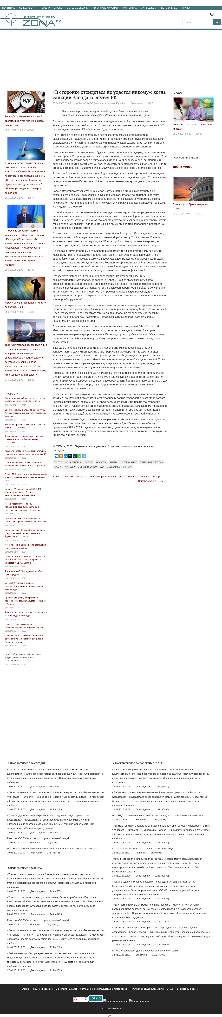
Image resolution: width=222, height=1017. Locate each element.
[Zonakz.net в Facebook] (189, 15)
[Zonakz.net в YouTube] (193, 15)
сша (102, 467)
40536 (31, 379)
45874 (31, 197)
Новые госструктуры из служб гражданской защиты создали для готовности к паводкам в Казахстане (23, 507)
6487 (150, 103)
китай (113, 462)
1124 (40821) (162, 898)
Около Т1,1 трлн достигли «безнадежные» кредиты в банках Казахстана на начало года (26, 477)
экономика (113, 467)
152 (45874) (56, 786)
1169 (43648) (159, 819)
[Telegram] (84, 456)
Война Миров (182, 166)
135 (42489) (56, 947)
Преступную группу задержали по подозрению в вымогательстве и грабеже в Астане (25, 601)
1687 (24, 552)
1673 (24, 578)
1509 (24, 631)
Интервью (43, 7)
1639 (24, 608)
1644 (24, 540)
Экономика (129, 7)
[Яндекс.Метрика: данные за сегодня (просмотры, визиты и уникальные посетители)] (139, 1001)
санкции (70, 467)
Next (210, 110)
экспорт (127, 467)
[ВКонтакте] (57, 456)
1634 (24, 499)
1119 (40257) (162, 921)
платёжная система (151, 462)
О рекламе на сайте (66, 988)
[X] (70, 456)
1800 (24, 458)
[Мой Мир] (66, 456)
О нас (170, 988)
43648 (30, 130)
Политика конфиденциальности (147, 988)
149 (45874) (56, 891)
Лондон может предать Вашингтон (192, 124)
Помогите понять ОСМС (151, 481)
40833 (30, 312)
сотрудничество (87, 467)
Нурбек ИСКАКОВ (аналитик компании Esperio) (99, 103)
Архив (25, 988)
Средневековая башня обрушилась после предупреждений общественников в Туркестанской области (25, 533)
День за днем (169, 7)
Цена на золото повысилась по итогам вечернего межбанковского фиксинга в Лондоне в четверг (24, 638)
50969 (199, 213)
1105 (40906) (159, 954)
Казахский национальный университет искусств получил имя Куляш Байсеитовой (24, 657)
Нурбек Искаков (128, 462)
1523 (24, 446)
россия (58, 467)
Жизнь (58, 7)
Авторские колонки (105, 7)
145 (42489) (56, 809)
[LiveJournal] (75, 456)
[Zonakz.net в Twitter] (184, 15)
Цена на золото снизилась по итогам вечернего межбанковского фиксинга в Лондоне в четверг (107, 476)
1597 (24, 469)
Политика (8, 7)
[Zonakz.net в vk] (207, 15)
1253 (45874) (162, 786)
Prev (177, 110)
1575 (24, 405)
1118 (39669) (162, 944)
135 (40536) (56, 970)
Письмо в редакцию (42, 988)
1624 (24, 525)
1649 (24, 664)
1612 (24, 567)
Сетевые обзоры (77, 7)
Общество (25, 7)
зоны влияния (73, 462)
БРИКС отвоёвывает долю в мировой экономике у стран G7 (146, 950)
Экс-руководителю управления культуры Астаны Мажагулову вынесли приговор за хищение (25, 413)
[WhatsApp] (79, 456)
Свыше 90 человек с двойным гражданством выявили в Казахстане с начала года (24, 586)
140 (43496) (56, 914)
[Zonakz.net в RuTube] (212, 15)
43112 (199, 129)
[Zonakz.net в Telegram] (198, 15)
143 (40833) (52, 842)
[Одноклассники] (61, 456)
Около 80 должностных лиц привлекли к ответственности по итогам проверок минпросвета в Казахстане (25, 559)
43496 (31, 269)
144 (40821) (56, 832)
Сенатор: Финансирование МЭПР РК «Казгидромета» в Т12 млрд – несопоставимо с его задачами (23, 492)
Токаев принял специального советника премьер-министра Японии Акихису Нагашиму (24, 439)
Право (186, 7)
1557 (24, 484)
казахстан (101, 462)
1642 (24, 420)
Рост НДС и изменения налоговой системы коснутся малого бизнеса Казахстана (24, 120)
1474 (24, 619)
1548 (24, 646)
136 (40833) (52, 924)
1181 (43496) (162, 809)
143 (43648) (53, 852)
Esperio (58, 462)
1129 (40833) (157, 852)
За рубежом (148, 7)
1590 (24, 431)
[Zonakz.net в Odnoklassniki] (203, 15)
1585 (24, 593)
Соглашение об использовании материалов (103, 988)
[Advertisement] (111, 54)
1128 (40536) (162, 875)
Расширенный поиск (186, 988)
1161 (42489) (162, 842)
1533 (24, 514)
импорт (89, 462)
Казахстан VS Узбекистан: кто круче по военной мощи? (38, 838)
